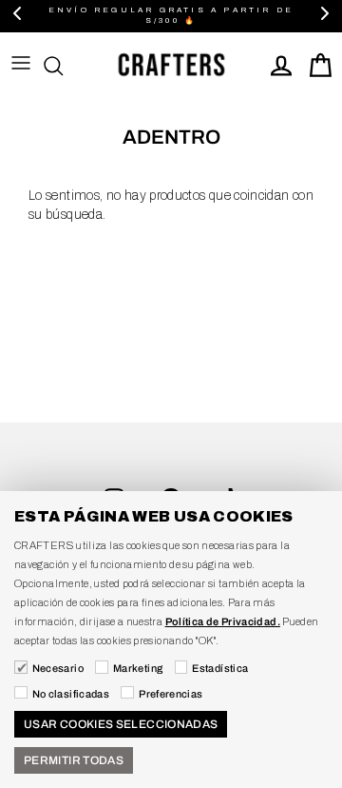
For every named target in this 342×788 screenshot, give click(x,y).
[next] (325, 15)
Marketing (137, 668)
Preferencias (170, 693)
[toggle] (21, 66)
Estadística (220, 668)
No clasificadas (70, 693)
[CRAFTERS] (171, 65)
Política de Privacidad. (222, 621)
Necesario (58, 668)
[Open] (63, 66)
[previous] (17, 15)
